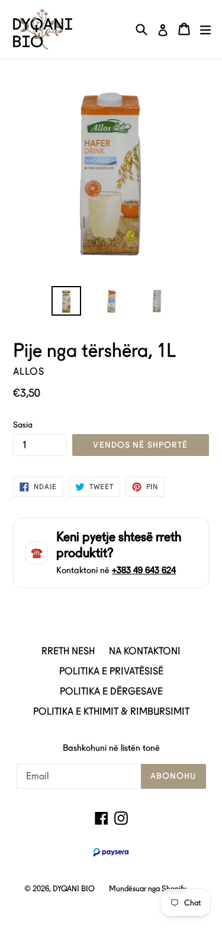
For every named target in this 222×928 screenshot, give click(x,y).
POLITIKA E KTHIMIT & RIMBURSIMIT (111, 711)
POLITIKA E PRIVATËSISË (111, 671)
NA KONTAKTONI (145, 651)
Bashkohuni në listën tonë (111, 748)
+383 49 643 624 (144, 570)
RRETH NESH (68, 651)
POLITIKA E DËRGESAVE (111, 691)
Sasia (23, 424)
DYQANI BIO (74, 888)
